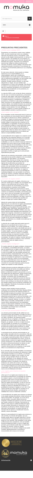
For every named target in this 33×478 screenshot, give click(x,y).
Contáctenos (28, 1)
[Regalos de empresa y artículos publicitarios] (16, 8)
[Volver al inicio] (3, 31)
